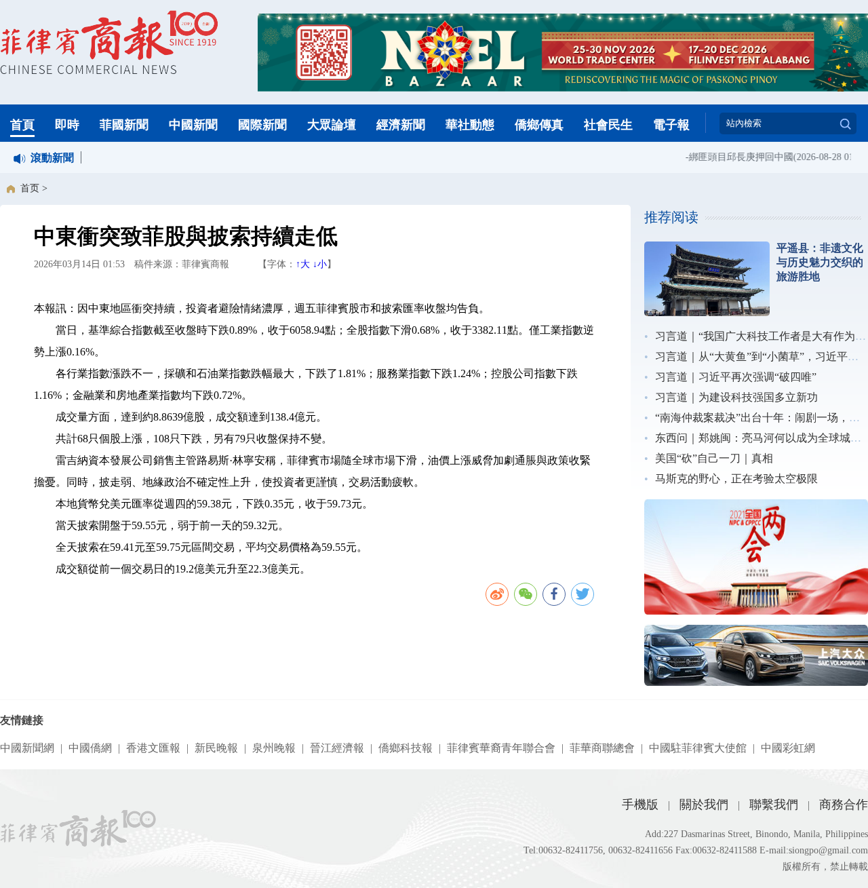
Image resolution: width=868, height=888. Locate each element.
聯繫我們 (773, 804)
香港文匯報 (153, 748)
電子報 (671, 125)
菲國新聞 (124, 125)
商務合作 (843, 804)
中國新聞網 (27, 748)
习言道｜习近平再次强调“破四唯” (735, 377)
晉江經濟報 (337, 748)
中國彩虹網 (788, 748)
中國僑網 (90, 748)
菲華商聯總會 (602, 748)
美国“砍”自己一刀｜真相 (714, 458)
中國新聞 (193, 125)
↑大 (303, 264)
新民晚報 (216, 748)
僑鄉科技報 (405, 748)
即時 (67, 125)
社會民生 (608, 125)
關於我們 (703, 804)
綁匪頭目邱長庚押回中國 (734, 157)
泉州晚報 (274, 748)
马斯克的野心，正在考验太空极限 (736, 478)
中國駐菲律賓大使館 (698, 748)
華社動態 (470, 125)
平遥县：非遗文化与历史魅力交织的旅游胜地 (819, 262)
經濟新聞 (400, 125)
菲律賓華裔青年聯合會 (501, 748)
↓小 (320, 264)
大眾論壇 (331, 125)
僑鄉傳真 (539, 125)
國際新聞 (262, 125)
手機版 (640, 804)
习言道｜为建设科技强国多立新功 (736, 397)
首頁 (22, 125)
